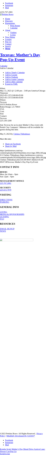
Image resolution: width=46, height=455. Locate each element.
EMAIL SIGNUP (7, 229)
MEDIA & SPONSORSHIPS (12, 214)
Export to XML (11, 84)
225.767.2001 (5, 183)
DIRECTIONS (6, 200)
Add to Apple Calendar (14, 79)
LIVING (3, 212)
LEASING (4, 217)
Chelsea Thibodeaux (21, 134)
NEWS (3, 231)
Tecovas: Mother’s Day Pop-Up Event (20, 57)
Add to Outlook (11, 77)
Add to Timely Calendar (15, 72)
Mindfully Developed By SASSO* (21, 436)
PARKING (4, 202)
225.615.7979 (5, 190)
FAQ (2, 219)
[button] (6, 68)
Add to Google (11, 75)
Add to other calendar (14, 82)
